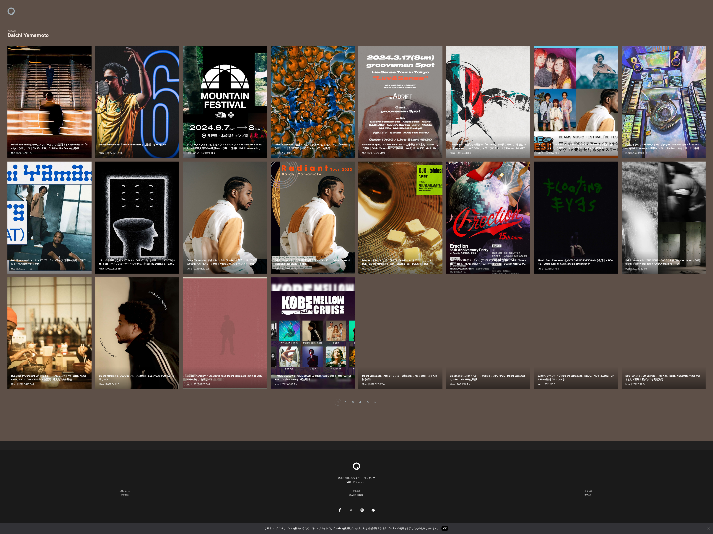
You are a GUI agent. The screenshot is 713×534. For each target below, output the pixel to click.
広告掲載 (356, 491)
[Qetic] (11, 11)
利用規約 (124, 495)
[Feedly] (373, 510)
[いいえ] (708, 528)
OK (445, 528)
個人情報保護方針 (356, 495)
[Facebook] (339, 510)
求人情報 (588, 491)
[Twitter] (350, 510)
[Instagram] (362, 510)
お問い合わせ (124, 491)
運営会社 (588, 495)
